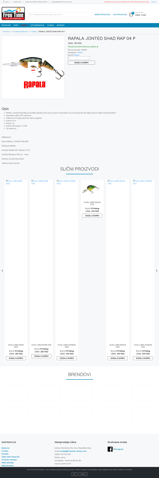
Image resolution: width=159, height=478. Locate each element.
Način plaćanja (8, 463)
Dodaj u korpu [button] (16, 358)
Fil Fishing (19, 351)
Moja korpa (139, 12)
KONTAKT (61, 25)
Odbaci (83, 474)
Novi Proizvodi (120, 14)
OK (74, 474)
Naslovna (5, 448)
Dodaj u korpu (81, 63)
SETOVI (24, 25)
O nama (5, 451)
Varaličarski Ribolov (20, 31)
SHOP (16, 25)
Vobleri (33, 31)
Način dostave (8, 465)
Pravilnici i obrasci (9, 460)
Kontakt (5, 454)
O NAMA (50, 25)
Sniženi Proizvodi (102, 14)
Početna (6, 31)
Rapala (76, 55)
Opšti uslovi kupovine (11, 457)
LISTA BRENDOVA (37, 25)
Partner (153, 2)
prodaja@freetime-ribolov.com (73, 451)
